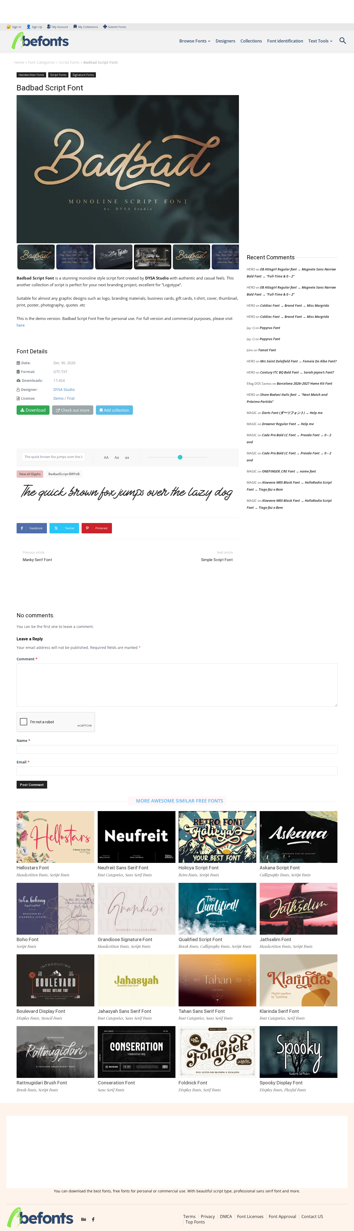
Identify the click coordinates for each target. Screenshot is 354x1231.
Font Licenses (250, 1216)
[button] (342, 42)
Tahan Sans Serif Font (202, 1011)
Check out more (75, 410)
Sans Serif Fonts (138, 874)
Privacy (208, 1216)
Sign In (14, 27)
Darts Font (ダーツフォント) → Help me (292, 412)
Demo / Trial (64, 398)
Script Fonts (69, 62)
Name (23, 740)
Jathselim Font (275, 939)
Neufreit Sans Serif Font (123, 867)
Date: (26, 362)
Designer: (29, 389)
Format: (28, 371)
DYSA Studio (64, 389)
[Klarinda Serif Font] (298, 980)
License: (28, 398)
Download (36, 410)
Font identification (285, 41)
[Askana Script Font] (298, 837)
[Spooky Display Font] (298, 1052)
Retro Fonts (188, 874)
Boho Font (28, 939)
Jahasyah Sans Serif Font (124, 1011)
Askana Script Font (280, 867)
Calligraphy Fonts (274, 874)
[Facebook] (93, 1219)
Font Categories (41, 62)
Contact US (312, 1216)
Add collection (116, 410)
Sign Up (34, 27)
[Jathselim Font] (298, 909)
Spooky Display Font (281, 1082)
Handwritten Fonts (31, 75)
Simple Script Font (217, 559)
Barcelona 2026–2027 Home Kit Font (304, 383)
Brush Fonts (188, 946)
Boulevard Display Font (41, 1011)
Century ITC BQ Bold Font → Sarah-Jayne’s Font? (297, 372)
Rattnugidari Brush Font (42, 1082)
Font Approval (282, 1216)
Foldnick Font (193, 1082)
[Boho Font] (55, 909)
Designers (225, 41)
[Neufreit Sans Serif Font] (136, 837)
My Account (60, 27)
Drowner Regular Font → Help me (288, 423)
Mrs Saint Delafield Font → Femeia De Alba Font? (298, 361)
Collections (251, 41)
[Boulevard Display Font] (55, 980)
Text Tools (318, 41)
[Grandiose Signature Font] (136, 909)
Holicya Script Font (199, 867)
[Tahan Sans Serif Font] (217, 980)
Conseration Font (116, 1082)
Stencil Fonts (51, 1018)
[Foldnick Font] (217, 1052)
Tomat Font (267, 350)
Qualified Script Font (200, 939)
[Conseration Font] (136, 1052)
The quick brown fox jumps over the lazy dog (127, 493)
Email (23, 762)
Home (19, 62)
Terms (189, 1216)
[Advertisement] (285, 157)
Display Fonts (28, 1018)
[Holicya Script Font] (217, 837)
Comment (27, 658)
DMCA (226, 1216)
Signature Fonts (83, 75)
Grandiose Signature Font (125, 939)
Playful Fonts (295, 1089)
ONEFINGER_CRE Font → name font (289, 471)
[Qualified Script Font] (217, 909)
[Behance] (83, 1219)
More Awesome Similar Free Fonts (179, 801)
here (21, 325)
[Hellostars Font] (55, 837)
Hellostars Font (33, 867)
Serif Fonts (296, 1018)
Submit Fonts (117, 27)
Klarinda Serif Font (279, 1011)
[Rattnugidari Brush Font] (55, 1052)
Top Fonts (195, 1222)
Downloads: (32, 380)
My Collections (88, 27)
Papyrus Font (270, 327)
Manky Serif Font (37, 559)
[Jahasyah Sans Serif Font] (136, 980)
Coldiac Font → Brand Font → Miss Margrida (294, 305)
